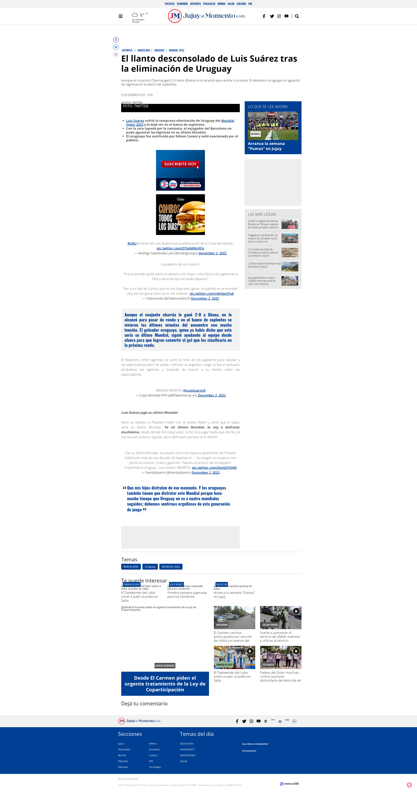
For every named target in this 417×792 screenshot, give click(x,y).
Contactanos (249, 750)
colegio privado (270, 625)
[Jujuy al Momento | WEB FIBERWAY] (280, 721)
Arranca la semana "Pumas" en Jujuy (266, 146)
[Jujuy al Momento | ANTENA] (273, 721)
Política (170, 4)
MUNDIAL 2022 (171, 566)
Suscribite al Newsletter (255, 743)
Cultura (241, 4)
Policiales (209, 4)
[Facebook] (116, 40)
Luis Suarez (135, 120)
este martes (268, 665)
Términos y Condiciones (128, 779)
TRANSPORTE (187, 749)
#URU (132, 243)
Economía (182, 4)
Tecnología (155, 767)
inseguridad (222, 625)
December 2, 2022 (213, 253)
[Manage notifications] (409, 784)
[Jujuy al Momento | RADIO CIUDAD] (294, 721)
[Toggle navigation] (120, 16)
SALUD (183, 761)
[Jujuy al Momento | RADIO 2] (287, 721)
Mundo (221, 4)
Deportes (195, 4)
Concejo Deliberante (165, 666)
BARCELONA (131, 566)
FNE (250, 4)
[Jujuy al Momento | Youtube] (286, 16)
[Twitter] (116, 47)
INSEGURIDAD (187, 755)
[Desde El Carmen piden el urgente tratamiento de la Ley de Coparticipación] (165, 639)
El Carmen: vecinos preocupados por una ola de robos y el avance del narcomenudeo (233, 638)
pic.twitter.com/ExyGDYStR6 (214, 467)
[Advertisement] (180, 537)
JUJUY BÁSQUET (176, 584)
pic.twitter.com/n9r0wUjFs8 (212, 293)
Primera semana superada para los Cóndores (187, 594)
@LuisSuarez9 (194, 390)
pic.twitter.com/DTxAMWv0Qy (180, 248)
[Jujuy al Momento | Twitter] (272, 16)
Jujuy (120, 743)
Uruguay (150, 566)
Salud (231, 4)
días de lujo (221, 584)
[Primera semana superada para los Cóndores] (188, 588)
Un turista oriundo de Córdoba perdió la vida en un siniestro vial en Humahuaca (263, 254)
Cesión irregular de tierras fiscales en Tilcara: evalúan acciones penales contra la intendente (263, 225)
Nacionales (124, 749)
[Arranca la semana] (234, 588)
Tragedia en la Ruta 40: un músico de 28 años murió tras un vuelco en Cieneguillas (263, 239)
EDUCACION (186, 743)
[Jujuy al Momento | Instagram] (279, 16)
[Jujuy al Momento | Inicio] (295, 733)
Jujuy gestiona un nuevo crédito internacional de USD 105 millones (262, 281)
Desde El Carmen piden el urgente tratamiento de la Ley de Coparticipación (165, 683)
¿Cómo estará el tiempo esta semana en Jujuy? (264, 265)
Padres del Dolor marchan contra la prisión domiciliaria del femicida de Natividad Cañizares (280, 678)
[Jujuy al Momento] (139, 723)
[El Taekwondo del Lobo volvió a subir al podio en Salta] (142, 588)
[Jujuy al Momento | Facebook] (265, 16)
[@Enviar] (116, 54)
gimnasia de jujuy (132, 584)
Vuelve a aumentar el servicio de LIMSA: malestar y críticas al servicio (280, 636)
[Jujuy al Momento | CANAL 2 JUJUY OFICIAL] (266, 721)
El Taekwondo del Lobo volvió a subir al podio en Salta (139, 596)
